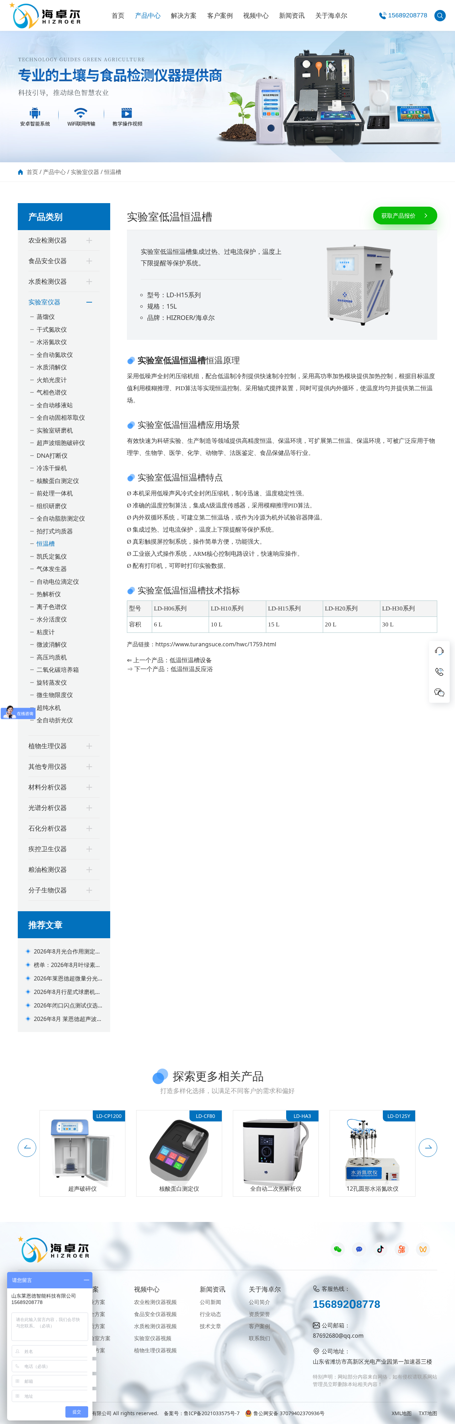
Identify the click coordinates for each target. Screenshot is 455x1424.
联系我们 (259, 1338)
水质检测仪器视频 (155, 1326)
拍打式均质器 (55, 531)
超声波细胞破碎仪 (61, 443)
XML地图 (402, 1413)
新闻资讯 (292, 15)
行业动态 (210, 1313)
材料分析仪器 (47, 787)
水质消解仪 (52, 367)
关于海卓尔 (331, 15)
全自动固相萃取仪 (61, 417)
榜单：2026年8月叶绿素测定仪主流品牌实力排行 (67, 965)
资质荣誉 (259, 1313)
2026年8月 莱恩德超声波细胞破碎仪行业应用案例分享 (68, 1019)
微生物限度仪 (55, 695)
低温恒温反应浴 (192, 669)
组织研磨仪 (52, 506)
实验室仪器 (85, 172)
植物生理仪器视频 (155, 1350)
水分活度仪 (52, 619)
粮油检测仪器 (47, 869)
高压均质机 (52, 657)
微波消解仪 (52, 644)
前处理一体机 (55, 493)
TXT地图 (428, 1413)
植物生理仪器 (47, 745)
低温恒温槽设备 (191, 660)
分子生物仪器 (47, 890)
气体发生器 (52, 569)
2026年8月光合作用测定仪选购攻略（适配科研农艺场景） (68, 951)
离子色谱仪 (52, 607)
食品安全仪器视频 (155, 1313)
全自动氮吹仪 (55, 354)
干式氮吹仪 (52, 329)
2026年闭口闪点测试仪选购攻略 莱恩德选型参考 (66, 1005)
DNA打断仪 (52, 455)
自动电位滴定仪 (58, 581)
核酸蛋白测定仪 (58, 481)
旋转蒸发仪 (52, 682)
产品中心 (148, 15)
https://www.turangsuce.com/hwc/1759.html (215, 644)
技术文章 (210, 1326)
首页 (118, 15)
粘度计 (46, 632)
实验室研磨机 (55, 430)
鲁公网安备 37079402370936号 (289, 1413)
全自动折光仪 (55, 720)
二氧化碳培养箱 (58, 669)
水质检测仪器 (47, 281)
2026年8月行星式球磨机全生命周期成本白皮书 (67, 992)
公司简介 (259, 1301)
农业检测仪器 (47, 240)
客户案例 (220, 15)
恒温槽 (112, 172)
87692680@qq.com (338, 1335)
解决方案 (184, 15)
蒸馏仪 (46, 316)
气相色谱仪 (52, 392)
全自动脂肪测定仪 (61, 518)
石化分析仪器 (47, 828)
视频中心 (256, 15)
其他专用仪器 (47, 766)
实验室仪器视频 (152, 1338)
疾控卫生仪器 (47, 848)
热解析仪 (49, 594)
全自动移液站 (55, 405)
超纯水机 (49, 707)
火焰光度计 (52, 380)
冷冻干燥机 (52, 468)
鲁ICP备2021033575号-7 (212, 1413)
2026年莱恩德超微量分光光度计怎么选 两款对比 (66, 978)
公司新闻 (210, 1301)
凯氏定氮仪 (52, 556)
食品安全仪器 (47, 260)
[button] (27, 1147)
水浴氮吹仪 (52, 342)
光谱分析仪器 (47, 807)
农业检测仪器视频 (155, 1301)
